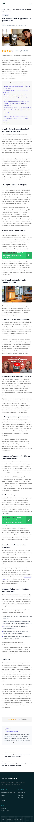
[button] (30, 3)
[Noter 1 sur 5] (8, 719)
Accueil (3, 9)
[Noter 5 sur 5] (15, 719)
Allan (3, 24)
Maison (3, 795)
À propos (20, 795)
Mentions (3, 808)
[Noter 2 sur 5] (10, 719)
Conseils (9, 9)
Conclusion (6, 122)
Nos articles (21, 792)
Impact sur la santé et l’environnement (15, 94)
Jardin (2, 798)
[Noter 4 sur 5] (14, 719)
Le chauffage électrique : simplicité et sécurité (17, 101)
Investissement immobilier (8, 792)
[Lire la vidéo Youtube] (17, 364)
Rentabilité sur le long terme (12, 114)
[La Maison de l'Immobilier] (13, 3)
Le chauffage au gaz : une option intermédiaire (17, 107)
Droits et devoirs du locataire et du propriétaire (15, 116)
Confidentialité (5, 811)
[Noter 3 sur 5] (12, 719)
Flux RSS (20, 798)
